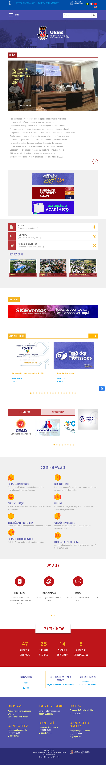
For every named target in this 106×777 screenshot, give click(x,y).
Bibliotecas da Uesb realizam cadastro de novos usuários (32, 153)
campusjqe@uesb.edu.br (48, 727)
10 (55, 393)
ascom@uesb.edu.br (47, 714)
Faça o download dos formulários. (60, 684)
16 (72, 393)
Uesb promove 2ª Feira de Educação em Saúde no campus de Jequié (37, 150)
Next (95, 336)
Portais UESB (25, 412)
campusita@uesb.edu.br (17, 730)
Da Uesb (26, 688)
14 (66, 393)
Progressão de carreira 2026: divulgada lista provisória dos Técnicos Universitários (42, 133)
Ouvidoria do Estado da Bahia (81, 710)
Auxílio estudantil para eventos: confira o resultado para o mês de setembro (39, 136)
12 (61, 393)
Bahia (26, 682)
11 (58, 393)
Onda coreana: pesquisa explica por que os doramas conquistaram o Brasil (39, 129)
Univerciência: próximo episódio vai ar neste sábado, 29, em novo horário (38, 139)
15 (69, 393)
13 (64, 393)
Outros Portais (58, 412)
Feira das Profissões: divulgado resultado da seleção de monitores (36, 143)
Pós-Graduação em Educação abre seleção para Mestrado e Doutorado (38, 119)
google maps (15, 736)
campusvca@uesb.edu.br (80, 731)
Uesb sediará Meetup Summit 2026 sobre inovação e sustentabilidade (37, 126)
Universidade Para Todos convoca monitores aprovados (32, 122)
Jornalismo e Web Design (18, 717)
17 (75, 393)
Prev (90, 336)
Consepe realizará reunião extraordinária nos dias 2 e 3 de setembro (36, 146)
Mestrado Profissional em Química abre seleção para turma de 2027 (36, 157)
